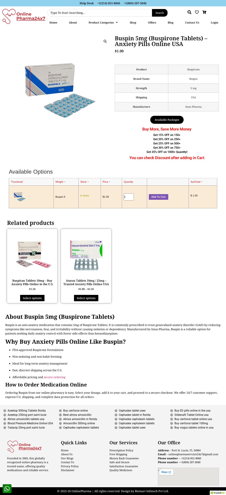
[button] (105, 41)
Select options (32, 298)
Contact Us (192, 22)
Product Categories (101, 22)
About (73, 22)
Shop (133, 22)
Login (214, 22)
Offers (152, 22)
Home (53, 22)
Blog (170, 22)
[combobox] (100, 13)
